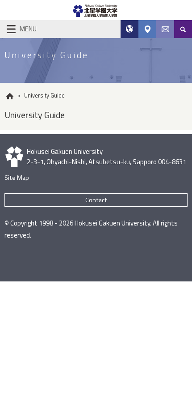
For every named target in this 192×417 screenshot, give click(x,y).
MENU (28, 29)
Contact (96, 200)
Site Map (16, 177)
